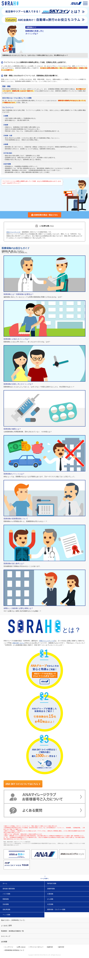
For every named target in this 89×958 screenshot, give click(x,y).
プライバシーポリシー (36, 947)
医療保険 (6, 899)
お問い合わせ (21, 947)
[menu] (85, 3)
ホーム (5, 883)
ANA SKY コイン (18, 643)
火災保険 (50, 904)
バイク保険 (6, 894)
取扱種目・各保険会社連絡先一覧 (12, 931)
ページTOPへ (44, 878)
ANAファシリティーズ (13, 232)
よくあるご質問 (6, 925)
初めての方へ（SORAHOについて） (13, 920)
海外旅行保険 (51, 883)
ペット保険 (6, 915)
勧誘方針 (50, 947)
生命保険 (6, 904)
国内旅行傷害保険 (9, 888)
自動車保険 (51, 888)
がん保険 (50, 899)
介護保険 (50, 894)
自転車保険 (6, 909)
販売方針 (61, 947)
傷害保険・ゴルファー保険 (56, 909)
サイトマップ (5, 936)
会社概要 (4, 941)
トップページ (9, 947)
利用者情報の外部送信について (14, 950)
